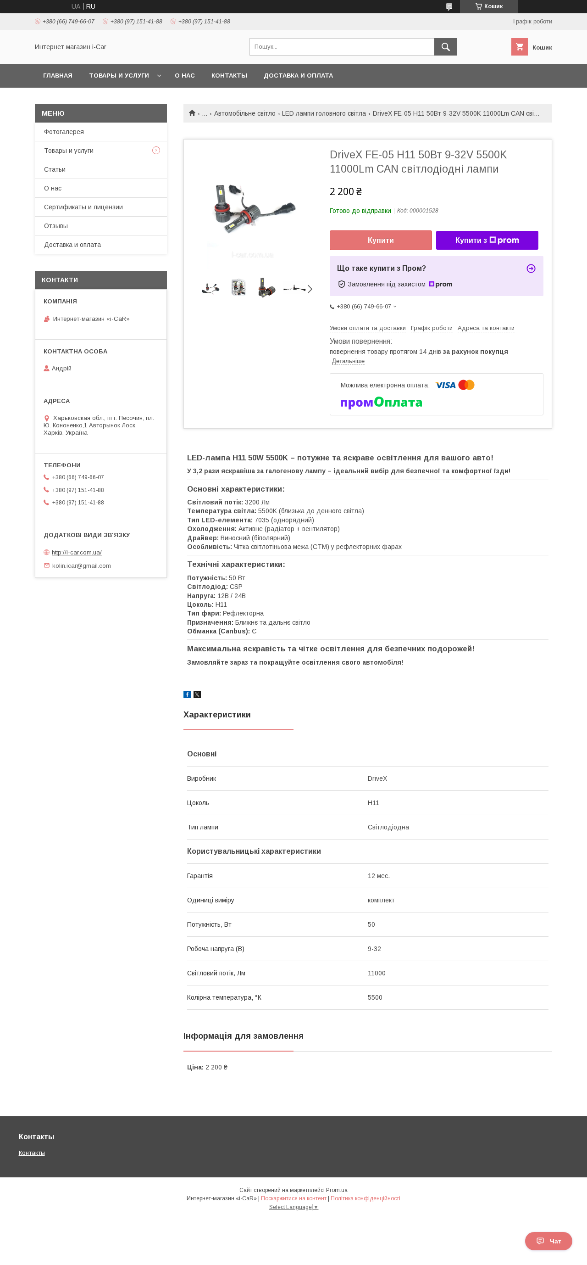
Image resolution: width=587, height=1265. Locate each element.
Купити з (471, 240)
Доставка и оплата (298, 75)
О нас (185, 75)
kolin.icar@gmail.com (81, 565)
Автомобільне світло (245, 113)
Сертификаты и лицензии (83, 207)
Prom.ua (337, 1190)
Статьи (55, 169)
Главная (57, 75)
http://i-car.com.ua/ (77, 552)
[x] (197, 696)
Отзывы (56, 225)
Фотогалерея (64, 131)
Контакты (229, 75)
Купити (381, 240)
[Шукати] (445, 47)
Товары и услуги (119, 75)
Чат (555, 1241)
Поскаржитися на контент (294, 1198)
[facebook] (187, 696)
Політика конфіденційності (365, 1198)
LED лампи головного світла (324, 113)
